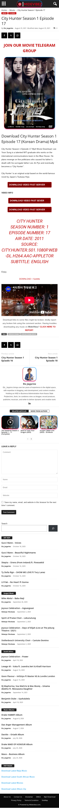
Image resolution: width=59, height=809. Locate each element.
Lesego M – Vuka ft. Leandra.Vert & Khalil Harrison (26, 666)
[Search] (53, 528)
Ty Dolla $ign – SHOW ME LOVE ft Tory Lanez (23, 572)
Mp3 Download (49, 797)
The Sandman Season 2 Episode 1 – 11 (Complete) (10, 432)
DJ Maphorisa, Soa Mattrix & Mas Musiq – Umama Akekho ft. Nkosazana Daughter (25, 687)
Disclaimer (29, 797)
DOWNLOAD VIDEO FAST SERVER (27, 184)
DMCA (38, 797)
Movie (12, 10)
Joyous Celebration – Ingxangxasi (17, 608)
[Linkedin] (29, 404)
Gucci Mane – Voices (11, 542)
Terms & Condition (32, 800)
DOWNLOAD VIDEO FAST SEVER (27, 200)
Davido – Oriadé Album (12, 734)
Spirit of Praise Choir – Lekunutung (18, 618)
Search (4, 523)
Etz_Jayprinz (8, 28)
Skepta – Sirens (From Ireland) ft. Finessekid (22, 562)
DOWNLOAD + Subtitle (29, 279)
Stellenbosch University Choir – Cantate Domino (25, 640)
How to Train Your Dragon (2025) (28, 431)
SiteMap (45, 800)
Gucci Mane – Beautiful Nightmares (18, 552)
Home (4, 10)
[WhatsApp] (17, 35)
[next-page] (31, 438)
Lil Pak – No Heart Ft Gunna (14, 582)
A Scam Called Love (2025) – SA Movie (47, 431)
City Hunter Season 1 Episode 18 (46, 359)
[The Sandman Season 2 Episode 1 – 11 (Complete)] (10, 422)
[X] (11, 35)
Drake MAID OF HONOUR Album (17, 744)
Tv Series (12, 13)
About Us (7, 797)
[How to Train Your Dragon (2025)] (29, 422)
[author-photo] (29, 374)
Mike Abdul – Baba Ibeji (12, 598)
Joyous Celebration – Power (14, 656)
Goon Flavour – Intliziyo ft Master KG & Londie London (28, 676)
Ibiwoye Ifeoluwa (8, 612)
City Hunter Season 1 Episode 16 (12, 359)
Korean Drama (14, 334)
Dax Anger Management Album (16, 724)
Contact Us (18, 797)
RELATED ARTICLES (19, 411)
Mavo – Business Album (12, 754)
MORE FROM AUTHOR (39, 411)
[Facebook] (4, 35)
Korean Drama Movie (28, 334)
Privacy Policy (16, 800)
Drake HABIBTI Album (11, 714)
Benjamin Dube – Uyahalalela (15, 698)
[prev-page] (27, 438)
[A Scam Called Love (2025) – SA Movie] (49, 422)
